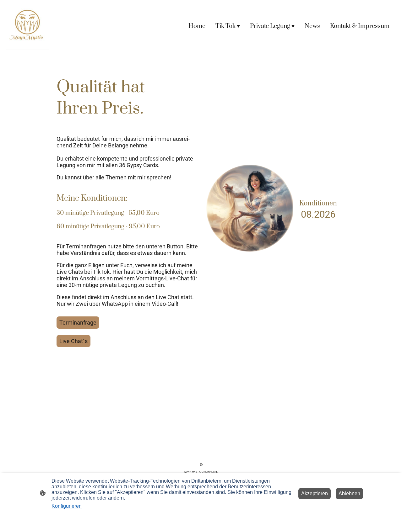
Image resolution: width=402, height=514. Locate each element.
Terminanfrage (77, 322)
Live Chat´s (73, 341)
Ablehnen (349, 493)
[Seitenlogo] (27, 26)
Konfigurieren (67, 506)
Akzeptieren (314, 493)
